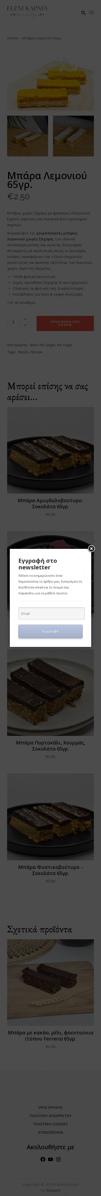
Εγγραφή (50, 631)
